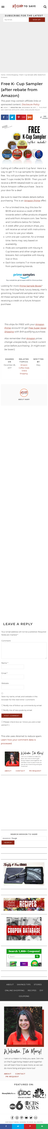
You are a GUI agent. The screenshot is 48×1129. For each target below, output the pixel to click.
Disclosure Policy (30, 104)
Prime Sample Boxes (30, 286)
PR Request (35, 771)
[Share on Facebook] (6, 1126)
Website (5, 683)
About (8, 771)
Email (4, 673)
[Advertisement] (24, 47)
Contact (20, 771)
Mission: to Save (24, 6)
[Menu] (3, 7)
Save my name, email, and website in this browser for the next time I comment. (19, 698)
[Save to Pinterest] (30, 1126)
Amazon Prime (32, 200)
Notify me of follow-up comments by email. (22, 705)
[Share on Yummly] (30, 117)
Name (4, 663)
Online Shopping (24, 372)
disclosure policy (32, 110)
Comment (6, 641)
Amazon (30, 338)
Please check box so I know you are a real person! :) (20, 723)
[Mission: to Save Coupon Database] (24, 941)
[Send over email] (42, 1126)
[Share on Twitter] (12, 117)
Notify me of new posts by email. (17, 710)
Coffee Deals (24, 368)
